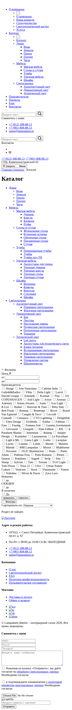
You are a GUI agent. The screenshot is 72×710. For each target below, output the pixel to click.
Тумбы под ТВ (33, 257)
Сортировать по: (11, 505)
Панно (20, 197)
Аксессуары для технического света (46, 343)
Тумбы (20, 247)
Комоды (29, 287)
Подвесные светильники (39, 327)
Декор (12, 187)
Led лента (30, 340)
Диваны (29, 214)
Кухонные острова (35, 234)
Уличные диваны (34, 267)
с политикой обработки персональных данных (31, 683)
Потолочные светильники (40, 330)
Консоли (29, 290)
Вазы (19, 191)
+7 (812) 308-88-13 (20, 124)
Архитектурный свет (29, 303)
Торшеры (29, 333)
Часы (19, 204)
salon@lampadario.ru (21, 131)
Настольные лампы (36, 323)
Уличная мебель (26, 260)
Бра (26, 317)
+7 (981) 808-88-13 (20, 127)
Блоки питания (33, 346)
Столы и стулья (26, 227)
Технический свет (27, 337)
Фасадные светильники (38, 310)
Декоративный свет (28, 313)
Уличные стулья (34, 277)
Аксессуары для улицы (38, 264)
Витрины (29, 283)
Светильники (17, 300)
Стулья (28, 244)
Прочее (20, 201)
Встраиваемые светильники (41, 350)
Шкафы (21, 280)
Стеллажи (30, 293)
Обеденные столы (35, 237)
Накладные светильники (39, 353)
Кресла (28, 217)
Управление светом (36, 360)
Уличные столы (33, 274)
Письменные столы (36, 240)
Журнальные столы (36, 230)
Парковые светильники (38, 307)
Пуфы (27, 224)
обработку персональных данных (38, 671)
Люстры (29, 320)
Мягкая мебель (25, 211)
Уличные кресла (34, 270)
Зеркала (21, 194)
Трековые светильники (38, 356)
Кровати (29, 220)
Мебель (13, 207)
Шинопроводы (33, 363)
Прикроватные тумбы (37, 250)
